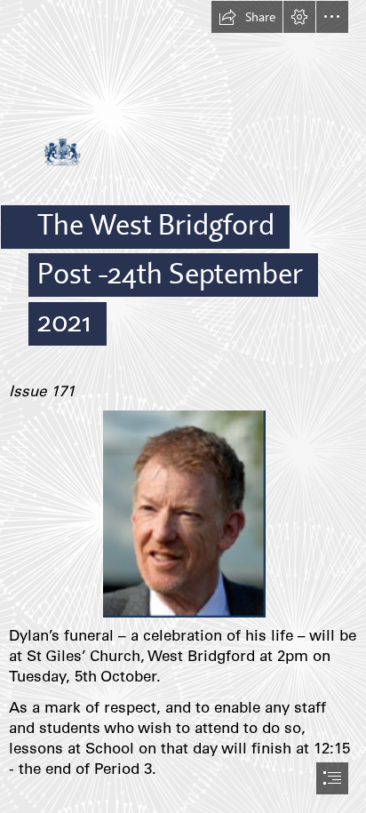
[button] (246, 17)
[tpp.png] (183, 513)
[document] (183, 406)
